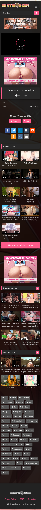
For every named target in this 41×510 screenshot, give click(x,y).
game (28, 435)
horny (20, 444)
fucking (19, 430)
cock (6, 421)
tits (20, 463)
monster (7, 454)
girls (15, 440)
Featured (16, 121)
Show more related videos (20, 245)
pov (27, 454)
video (27, 468)
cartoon (29, 416)
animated (25, 398)
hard (24, 440)
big (15, 407)
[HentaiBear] (17, 5)
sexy (25, 458)
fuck (25, 426)
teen (35, 458)
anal (14, 398)
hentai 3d (8, 444)
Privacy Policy (10, 499)
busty (18, 416)
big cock (25, 407)
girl (5, 440)
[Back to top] (34, 503)
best (6, 407)
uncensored (32, 463)
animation (8, 402)
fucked (7, 430)
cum (6, 426)
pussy (6, 458)
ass (30, 402)
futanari (16, 435)
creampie (33, 421)
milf (29, 449)
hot (29, 444)
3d (5, 398)
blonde (29, 412)
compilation (19, 421)
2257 (22, 499)
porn (27, 121)
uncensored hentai (12, 468)
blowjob (7, 416)
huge (6, 449)
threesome (8, 463)
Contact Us (32, 499)
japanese (18, 449)
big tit (7, 412)
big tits (18, 412)
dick (15, 426)
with (6, 472)
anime (20, 402)
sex (16, 458)
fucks (30, 430)
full (5, 435)
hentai (34, 440)
